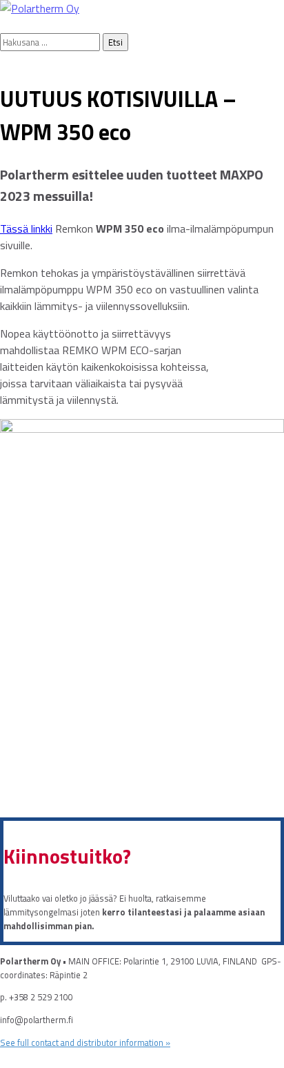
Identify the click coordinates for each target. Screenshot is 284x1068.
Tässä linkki (26, 228)
